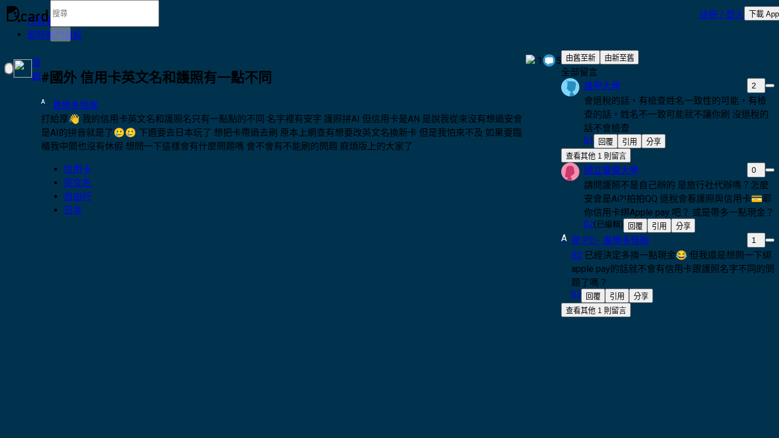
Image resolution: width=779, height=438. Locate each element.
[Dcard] (27, 13)
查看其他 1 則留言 (596, 156)
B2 (576, 255)
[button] (721, 14)
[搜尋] (60, 34)
